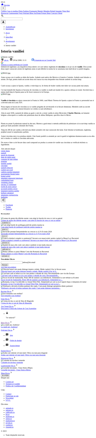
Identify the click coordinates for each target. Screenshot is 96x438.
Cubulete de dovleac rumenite (12, 362)
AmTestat (37, 13)
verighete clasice (7, 182)
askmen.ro (9, 410)
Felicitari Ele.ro (6, 330)
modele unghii (6, 163)
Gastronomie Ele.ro (8, 366)
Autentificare (10, 27)
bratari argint (5, 176)
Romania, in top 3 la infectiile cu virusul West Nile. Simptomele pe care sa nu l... (30, 284)
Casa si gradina (12, 11)
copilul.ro (9, 425)
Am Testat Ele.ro (7, 306)
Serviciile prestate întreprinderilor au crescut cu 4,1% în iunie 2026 (25, 234)
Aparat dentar (15, 346)
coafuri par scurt (7, 170)
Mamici (40, 11)
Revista (7, 5)
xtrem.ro (9, 419)
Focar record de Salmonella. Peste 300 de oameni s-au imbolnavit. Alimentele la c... (32, 280)
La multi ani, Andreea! (9, 327)
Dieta (20, 11)
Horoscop (5, 13)
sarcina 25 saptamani (8, 185)
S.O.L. (8, 400)
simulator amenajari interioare (12, 178)
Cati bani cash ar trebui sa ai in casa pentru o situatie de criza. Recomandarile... (30, 276)
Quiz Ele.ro (5, 299)
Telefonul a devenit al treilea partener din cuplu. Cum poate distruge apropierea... (31, 288)
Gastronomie (14, 13)
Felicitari (26, 13)
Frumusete (33, 11)
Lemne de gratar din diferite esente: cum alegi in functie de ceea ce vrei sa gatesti (30, 220)
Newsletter (10, 398)
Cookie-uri (10, 382)
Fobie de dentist (16, 340)
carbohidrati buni (7, 180)
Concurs (54, 13)
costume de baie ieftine (9, 159)
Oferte (60, 13)
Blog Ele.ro (5, 323)
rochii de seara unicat (9, 187)
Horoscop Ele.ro (7, 358)
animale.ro (9, 408)
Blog (32, 13)
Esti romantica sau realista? (11, 296)
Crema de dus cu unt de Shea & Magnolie (16, 303)
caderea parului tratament (10, 172)
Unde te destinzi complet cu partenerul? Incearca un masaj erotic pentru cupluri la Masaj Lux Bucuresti (39, 240)
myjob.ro (9, 423)
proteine (4, 161)
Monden (47, 11)
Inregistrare (10, 29)
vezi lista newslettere (8, 267)
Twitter (8, 207)
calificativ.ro (10, 412)
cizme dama (5, 151)
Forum (44, 13)
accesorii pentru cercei (9, 189)
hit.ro (7, 414)
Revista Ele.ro (6, 291)
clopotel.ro (9, 427)
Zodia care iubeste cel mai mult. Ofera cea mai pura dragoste (23, 355)
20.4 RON (5, 375)
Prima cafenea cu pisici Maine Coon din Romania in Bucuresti (24, 254)
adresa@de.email (29, 262)
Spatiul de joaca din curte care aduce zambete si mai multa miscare (25, 247)
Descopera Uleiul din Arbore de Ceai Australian (18, 308)
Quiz (21, 13)
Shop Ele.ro (5, 373)
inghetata (4, 197)
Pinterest (9, 209)
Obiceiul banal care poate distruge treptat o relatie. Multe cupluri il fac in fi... (29, 271)
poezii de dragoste (7, 155)
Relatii (52, 11)
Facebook (9, 205)
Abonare (4, 265)
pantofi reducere (7, 168)
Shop (49, 13)
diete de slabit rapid (8, 157)
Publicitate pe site (12, 396)
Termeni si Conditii (13, 384)
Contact (8, 394)
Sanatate (58, 11)
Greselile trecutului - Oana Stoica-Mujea (16, 370)
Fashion (26, 11)
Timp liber (66, 11)
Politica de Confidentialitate (16, 386)
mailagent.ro (10, 421)
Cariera (4, 11)
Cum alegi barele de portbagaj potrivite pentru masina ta (21, 227)
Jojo (11, 335)
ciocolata (4, 166)
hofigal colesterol (7, 193)
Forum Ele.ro (6, 351)
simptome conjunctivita (9, 195)
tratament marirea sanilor (10, 191)
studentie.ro (10, 417)
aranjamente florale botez (10, 174)
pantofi (3, 153)
